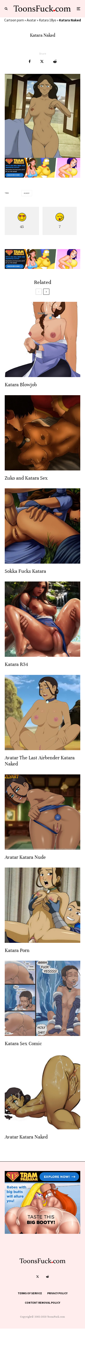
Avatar (31, 20)
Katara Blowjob (21, 385)
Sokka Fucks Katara (25, 571)
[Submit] (55, 61)
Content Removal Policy (42, 1302)
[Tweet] (42, 61)
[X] (37, 1277)
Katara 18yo (47, 20)
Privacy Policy (57, 1293)
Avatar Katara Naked (26, 1137)
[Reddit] (47, 1277)
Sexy (27, 193)
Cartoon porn (14, 20)
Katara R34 (16, 664)
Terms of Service (30, 1293)
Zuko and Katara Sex (26, 478)
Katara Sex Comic (23, 1044)
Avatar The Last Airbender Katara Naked (40, 761)
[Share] (30, 61)
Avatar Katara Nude (25, 857)
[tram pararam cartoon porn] (42, 176)
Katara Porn (17, 950)
